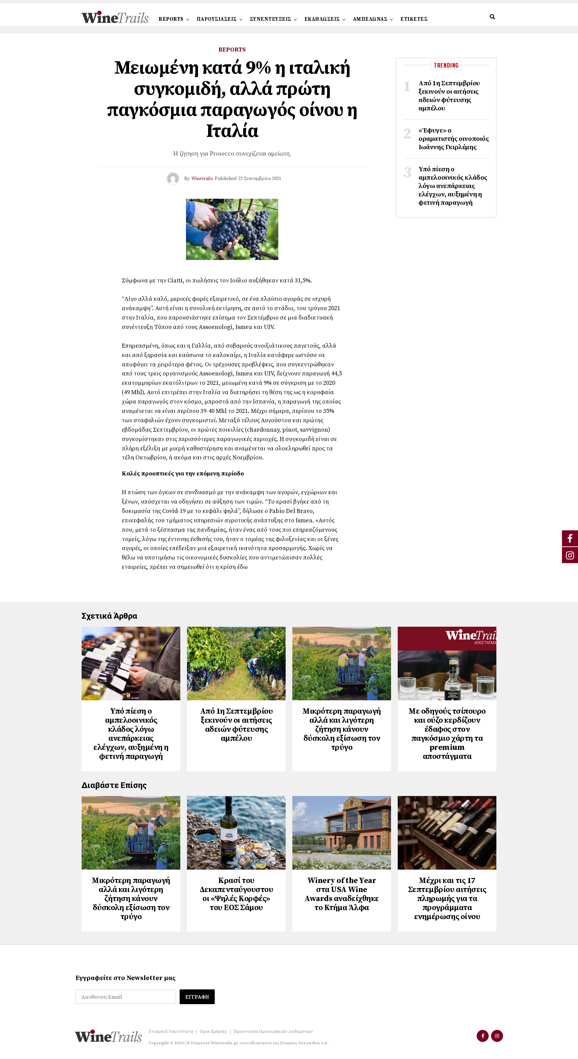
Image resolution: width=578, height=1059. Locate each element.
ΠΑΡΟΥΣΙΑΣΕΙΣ (217, 19)
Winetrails (202, 179)
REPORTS (171, 19)
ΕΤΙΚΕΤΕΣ (413, 19)
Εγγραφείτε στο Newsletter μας (126, 978)
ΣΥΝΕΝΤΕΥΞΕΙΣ (270, 19)
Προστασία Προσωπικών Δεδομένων (273, 1032)
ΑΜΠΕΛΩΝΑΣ (370, 19)
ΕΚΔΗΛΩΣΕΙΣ (322, 19)
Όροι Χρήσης (213, 1032)
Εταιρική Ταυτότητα (171, 1032)
